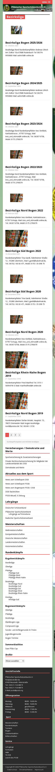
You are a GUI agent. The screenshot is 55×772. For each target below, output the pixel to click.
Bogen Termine (11, 638)
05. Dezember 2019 (12, 294)
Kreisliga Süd (14, 599)
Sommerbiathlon (11, 733)
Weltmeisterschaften (14, 530)
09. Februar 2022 (11, 213)
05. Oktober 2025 (11, 45)
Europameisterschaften (15, 534)
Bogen (7, 731)
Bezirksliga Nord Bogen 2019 (24, 413)
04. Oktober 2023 (11, 126)
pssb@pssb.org (17, 690)
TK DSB (8, 755)
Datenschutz (12, 769)
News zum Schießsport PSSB (17, 483)
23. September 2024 (13, 86)
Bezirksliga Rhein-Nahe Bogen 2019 (25, 374)
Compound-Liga (12, 626)
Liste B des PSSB (11, 757)
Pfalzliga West (14, 575)
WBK (7, 752)
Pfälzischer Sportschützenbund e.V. (33, 767)
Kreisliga (8, 597)
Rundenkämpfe (11, 725)
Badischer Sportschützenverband (19, 518)
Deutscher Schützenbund (15, 508)
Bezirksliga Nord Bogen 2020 (24, 332)
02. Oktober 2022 (11, 170)
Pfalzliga (8, 570)
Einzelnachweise (25, 769)
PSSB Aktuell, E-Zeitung (15, 495)
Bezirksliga (9, 581)
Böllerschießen (11, 736)
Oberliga (8, 566)
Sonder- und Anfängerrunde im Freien (20, 630)
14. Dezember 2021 (12, 254)
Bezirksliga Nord (15, 584)
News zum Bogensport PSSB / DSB (20, 487)
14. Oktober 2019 (11, 335)
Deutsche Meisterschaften (16, 538)
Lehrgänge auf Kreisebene (19, 514)
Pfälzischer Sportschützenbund (18, 512)
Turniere (8, 728)
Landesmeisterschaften (15, 542)
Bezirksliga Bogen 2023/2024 (23, 123)
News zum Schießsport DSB (17, 479)
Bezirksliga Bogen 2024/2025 (23, 83)
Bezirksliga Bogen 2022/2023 (23, 167)
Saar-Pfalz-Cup (11, 648)
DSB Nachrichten (12, 491)
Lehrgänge (9, 747)
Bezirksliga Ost (15, 588)
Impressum (39, 769)
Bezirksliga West (15, 591)
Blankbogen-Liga (12, 622)
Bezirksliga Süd (15, 586)
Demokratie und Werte (14, 467)
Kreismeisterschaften (14, 546)
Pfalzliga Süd (14, 573)
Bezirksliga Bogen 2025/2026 (23, 42)
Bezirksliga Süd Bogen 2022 (23, 251)
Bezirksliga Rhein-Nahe (18, 593)
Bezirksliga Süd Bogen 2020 (23, 291)
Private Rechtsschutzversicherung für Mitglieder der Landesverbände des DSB (26, 462)
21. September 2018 (13, 379)
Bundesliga (9, 562)
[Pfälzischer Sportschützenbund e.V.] (27, 10)
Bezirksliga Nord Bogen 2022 (24, 210)
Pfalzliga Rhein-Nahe (17, 577)
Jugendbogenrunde (13, 634)
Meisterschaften (11, 723)
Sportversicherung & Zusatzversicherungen (23, 457)
